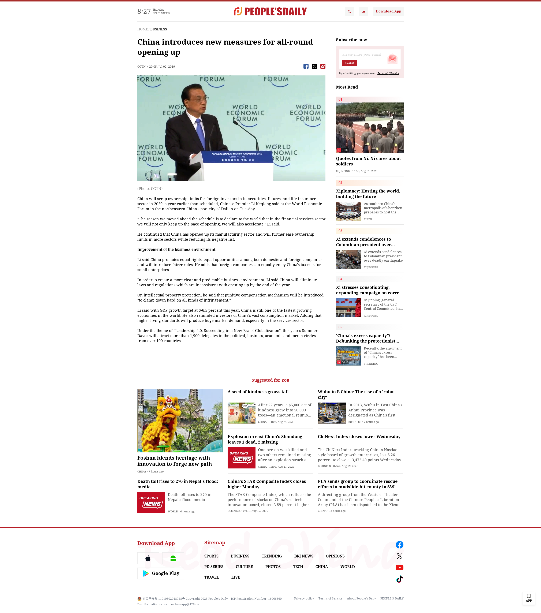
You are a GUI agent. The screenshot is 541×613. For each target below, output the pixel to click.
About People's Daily (361, 598)
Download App (388, 11)
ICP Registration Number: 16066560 (256, 598)
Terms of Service (330, 598)
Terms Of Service (388, 73)
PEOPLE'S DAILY (392, 598)
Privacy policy (304, 598)
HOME (142, 29)
